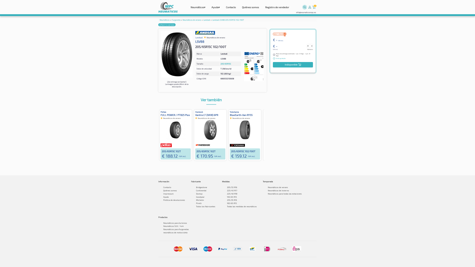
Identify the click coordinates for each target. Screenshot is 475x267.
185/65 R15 (232, 203)
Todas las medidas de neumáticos (242, 206)
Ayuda (216, 7)
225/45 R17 (232, 190)
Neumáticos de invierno (278, 190)
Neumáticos (198, 7)
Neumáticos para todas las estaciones (285, 193)
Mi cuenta (309, 7)
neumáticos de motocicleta (175, 232)
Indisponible (291, 64)
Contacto (231, 7)
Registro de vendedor (277, 7)
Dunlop (199, 193)
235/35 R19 (232, 200)
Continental (201, 190)
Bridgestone (201, 187)
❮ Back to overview (167, 25)
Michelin (200, 200)
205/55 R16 (232, 187)
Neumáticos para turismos (175, 223)
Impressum (168, 193)
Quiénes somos (250, 7)
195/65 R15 (232, 197)
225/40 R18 (232, 193)
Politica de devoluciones (174, 200)
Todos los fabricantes (205, 206)
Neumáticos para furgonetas (176, 229)
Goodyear (200, 197)
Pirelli (199, 203)
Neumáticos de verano (278, 187)
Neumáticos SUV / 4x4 (173, 226)
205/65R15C (226, 64)
